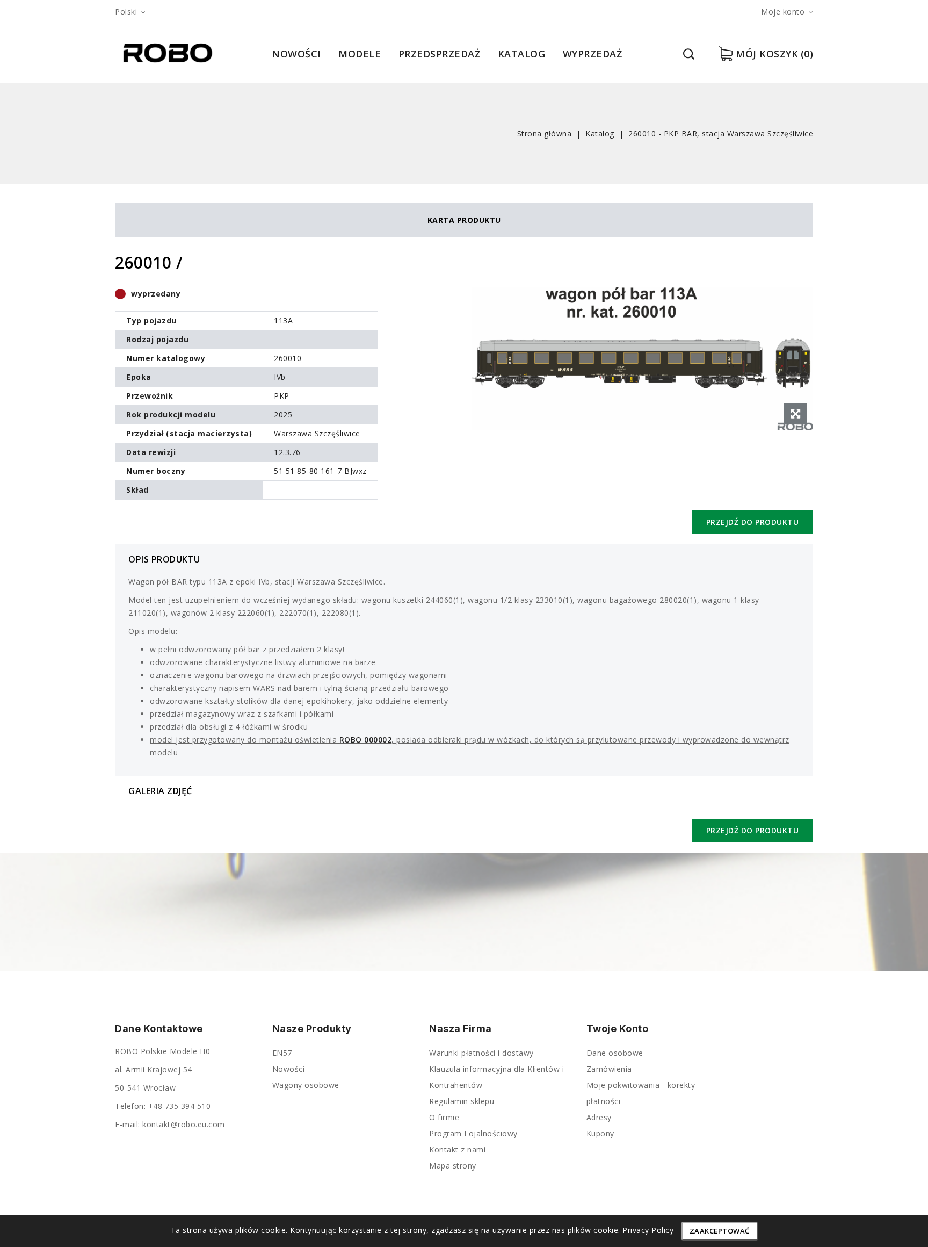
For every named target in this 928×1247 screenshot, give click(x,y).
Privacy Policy (647, 1230)
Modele (359, 53)
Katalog (522, 53)
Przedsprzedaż (439, 53)
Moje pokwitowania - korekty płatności (640, 1093)
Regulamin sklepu (461, 1101)
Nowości (296, 53)
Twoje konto (617, 1028)
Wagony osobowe (305, 1085)
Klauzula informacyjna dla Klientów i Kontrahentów (496, 1077)
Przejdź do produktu (752, 522)
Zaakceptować (720, 1231)
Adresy (599, 1117)
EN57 (282, 1053)
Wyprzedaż (592, 53)
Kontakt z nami (457, 1149)
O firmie (444, 1117)
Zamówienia (609, 1069)
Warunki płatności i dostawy (481, 1053)
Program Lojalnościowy (473, 1133)
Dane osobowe (614, 1053)
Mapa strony (452, 1165)
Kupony (600, 1133)
